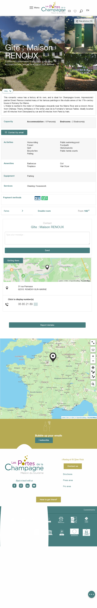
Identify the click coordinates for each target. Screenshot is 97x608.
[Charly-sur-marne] (23, 519)
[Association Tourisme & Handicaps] (86, 532)
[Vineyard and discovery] (61, 532)
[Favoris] (75, 10)
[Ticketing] (69, 10)
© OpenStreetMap (80, 417)
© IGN (72, 417)
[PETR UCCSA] (11, 532)
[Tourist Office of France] (86, 519)
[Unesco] (49, 532)
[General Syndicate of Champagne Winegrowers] (36, 532)
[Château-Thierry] (36, 519)
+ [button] (93, 356)
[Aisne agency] (10, 519)
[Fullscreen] (93, 342)
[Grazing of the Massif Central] (73, 519)
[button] (81, 10)
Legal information (9, 510)
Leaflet (63, 417)
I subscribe (44, 440)
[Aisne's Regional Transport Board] (24, 532)
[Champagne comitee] (48, 519)
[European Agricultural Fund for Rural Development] (74, 532)
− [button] (93, 361)
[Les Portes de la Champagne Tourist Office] (53, 7)
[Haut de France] (61, 519)
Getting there (13, 260)
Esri (68, 417)
